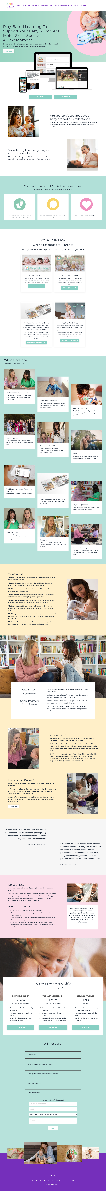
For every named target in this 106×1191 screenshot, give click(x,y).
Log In (83, 5)
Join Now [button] (9, 51)
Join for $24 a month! (36, 286)
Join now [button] (14, 806)
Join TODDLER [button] (65, 97)
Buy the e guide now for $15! (36, 342)
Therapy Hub (35, 1180)
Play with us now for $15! (70, 340)
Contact (77, 5)
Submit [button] (53, 1128)
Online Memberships (45, 1180)
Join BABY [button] (40, 97)
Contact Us (71, 1180)
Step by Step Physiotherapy (59, 1180)
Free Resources (66, 5)
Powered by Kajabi (53, 1187)
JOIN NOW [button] (20, 1028)
